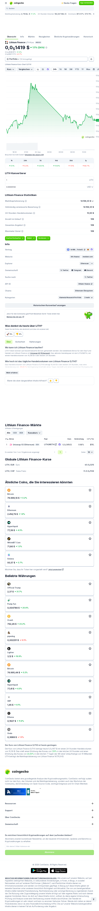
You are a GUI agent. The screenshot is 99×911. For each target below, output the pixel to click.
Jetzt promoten (54, 569)
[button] (75, 257)
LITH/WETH (49, 444)
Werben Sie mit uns (14, 317)
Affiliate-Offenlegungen (14, 428)
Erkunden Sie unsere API (34, 155)
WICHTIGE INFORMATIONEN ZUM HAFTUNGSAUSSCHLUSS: (31, 878)
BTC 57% (80, 14)
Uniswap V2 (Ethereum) (40, 353)
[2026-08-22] (94, 69)
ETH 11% (88, 14)
